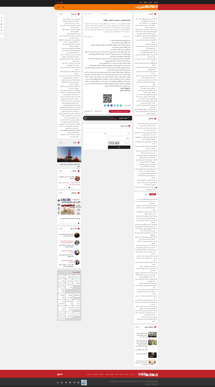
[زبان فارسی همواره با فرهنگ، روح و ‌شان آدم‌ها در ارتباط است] (77, 235)
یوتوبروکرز (70, 277)
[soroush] (105, 105)
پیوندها (121, 374)
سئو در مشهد (61, 285)
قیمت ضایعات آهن (61, 302)
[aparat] (1, 27)
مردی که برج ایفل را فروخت (141, 354)
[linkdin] (108, 105)
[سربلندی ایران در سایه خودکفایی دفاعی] (72, 178)
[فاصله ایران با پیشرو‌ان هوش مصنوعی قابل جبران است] (77, 263)
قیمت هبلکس (62, 309)
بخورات (62, 281)
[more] (137, 327)
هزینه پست (69, 281)
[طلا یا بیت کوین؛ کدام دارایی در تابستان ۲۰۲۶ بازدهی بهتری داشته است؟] (152, 363)
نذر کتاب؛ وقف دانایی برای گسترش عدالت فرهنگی (66, 255)
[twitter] (1, 24)
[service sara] (150, 2)
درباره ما (126, 374)
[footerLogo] (148, 374)
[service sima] (145, 2)
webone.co (77, 295)
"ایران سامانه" (148, 384)
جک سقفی (77, 314)
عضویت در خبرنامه (109, 374)
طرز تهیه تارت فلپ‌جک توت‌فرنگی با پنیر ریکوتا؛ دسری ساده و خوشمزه (145, 188)
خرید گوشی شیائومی (77, 282)
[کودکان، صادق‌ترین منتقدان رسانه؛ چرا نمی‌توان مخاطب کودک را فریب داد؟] (152, 335)
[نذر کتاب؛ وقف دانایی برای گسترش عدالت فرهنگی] (77, 253)
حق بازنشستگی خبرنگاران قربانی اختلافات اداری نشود (66, 246)
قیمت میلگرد (61, 314)
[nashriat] (146, 7)
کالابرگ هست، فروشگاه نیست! (141, 350)
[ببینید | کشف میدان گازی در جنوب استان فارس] (69, 154)
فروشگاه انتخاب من (70, 296)
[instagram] (1, 18)
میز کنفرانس (61, 318)
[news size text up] (85, 37)
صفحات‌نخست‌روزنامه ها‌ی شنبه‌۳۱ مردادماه (70, 218)
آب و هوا (102, 374)
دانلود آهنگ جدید (69, 286)
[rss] (1, 33)
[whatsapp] (121, 105)
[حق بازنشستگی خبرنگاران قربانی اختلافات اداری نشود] (77, 244)
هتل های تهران (62, 296)
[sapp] (1, 30)
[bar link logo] (60, 2)
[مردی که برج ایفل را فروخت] (152, 355)
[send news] (88, 14)
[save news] (91, 14)
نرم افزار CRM (62, 290)
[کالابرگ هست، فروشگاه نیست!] (152, 345)
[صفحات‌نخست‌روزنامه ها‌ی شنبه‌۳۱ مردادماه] (69, 206)
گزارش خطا (87, 111)
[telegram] (1, 21)
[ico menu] (59, 7)
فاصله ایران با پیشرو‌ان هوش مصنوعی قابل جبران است (66, 265)
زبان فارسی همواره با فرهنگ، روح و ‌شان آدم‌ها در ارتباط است (66, 235)
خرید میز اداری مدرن (69, 315)
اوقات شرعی (95, 374)
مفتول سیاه (77, 308)
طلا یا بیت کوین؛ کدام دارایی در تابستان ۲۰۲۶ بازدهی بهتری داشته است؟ (141, 363)
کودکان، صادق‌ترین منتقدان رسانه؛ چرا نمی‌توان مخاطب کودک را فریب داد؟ (141, 335)
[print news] (85, 14)
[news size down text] (91, 37)
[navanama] (156, 2)
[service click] (140, 2)
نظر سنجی (89, 374)
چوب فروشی (77, 277)
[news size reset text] (88, 37)
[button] (73, 187)
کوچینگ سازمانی (70, 309)
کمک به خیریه (78, 302)
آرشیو (116, 374)
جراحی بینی (61, 277)
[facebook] (111, 105)
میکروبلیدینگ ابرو (69, 302)
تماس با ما (132, 374)
